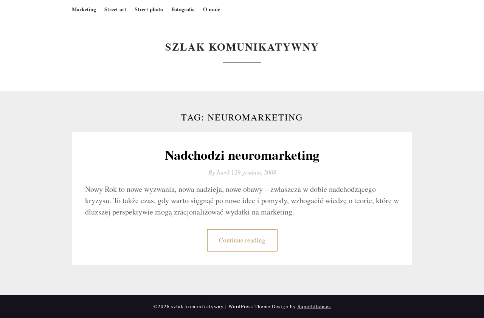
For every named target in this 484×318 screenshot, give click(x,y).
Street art (115, 9)
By (221, 172)
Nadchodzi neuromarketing (242, 154)
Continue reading (242, 240)
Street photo (149, 9)
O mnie (211, 9)
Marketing (84, 9)
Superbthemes (314, 306)
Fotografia (183, 9)
